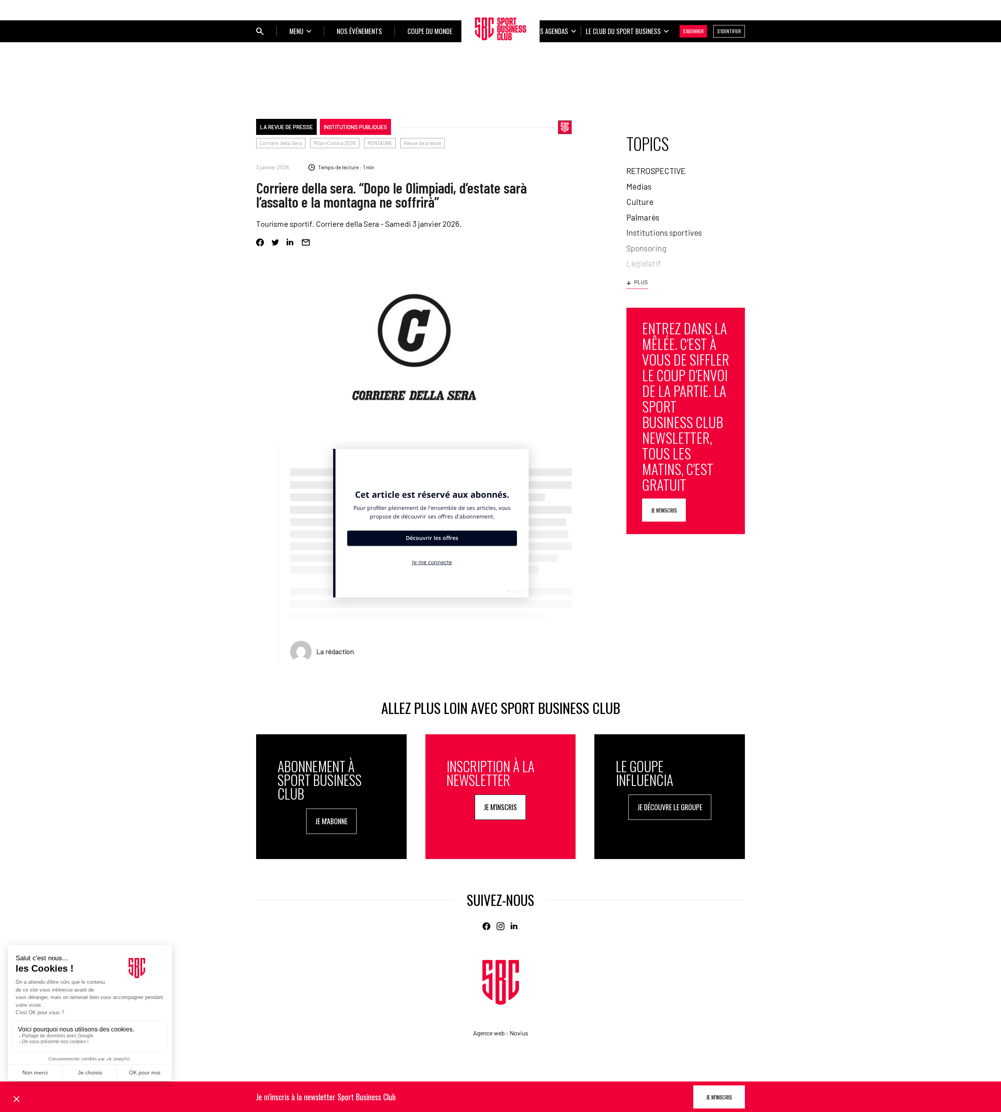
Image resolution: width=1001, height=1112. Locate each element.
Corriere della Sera (281, 143)
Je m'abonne (331, 821)
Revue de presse (422, 143)
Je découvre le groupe (669, 807)
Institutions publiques (355, 127)
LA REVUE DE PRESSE (286, 127)
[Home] (500, 982)
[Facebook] (260, 242)
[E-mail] (306, 242)
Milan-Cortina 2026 (335, 143)
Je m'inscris (664, 510)
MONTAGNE (380, 143)
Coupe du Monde (429, 31)
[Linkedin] (290, 242)
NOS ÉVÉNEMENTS (359, 31)
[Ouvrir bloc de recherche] (260, 31)
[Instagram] (500, 926)
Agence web (489, 1033)
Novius (518, 1033)
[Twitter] (275, 242)
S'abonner (693, 31)
